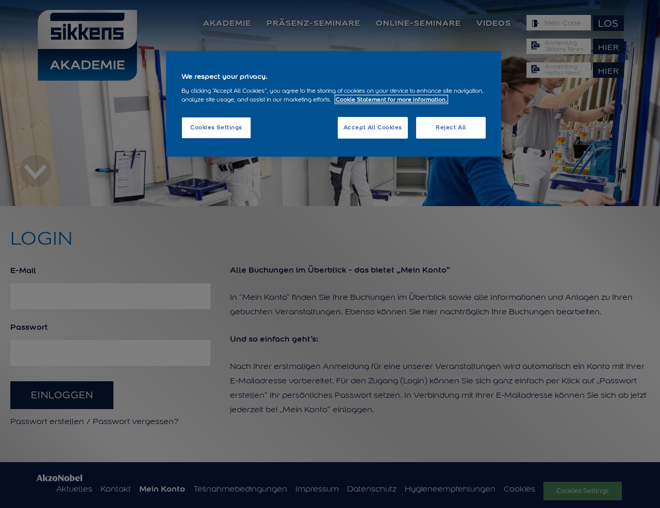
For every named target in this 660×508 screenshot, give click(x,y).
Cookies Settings (216, 127)
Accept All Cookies (372, 127)
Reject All (451, 127)
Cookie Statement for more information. (391, 99)
